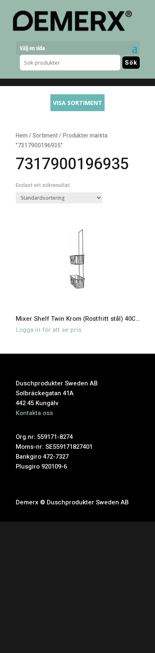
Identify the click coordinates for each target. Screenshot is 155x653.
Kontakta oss (34, 412)
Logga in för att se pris (48, 329)
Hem (22, 136)
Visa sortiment (77, 103)
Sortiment (45, 136)
